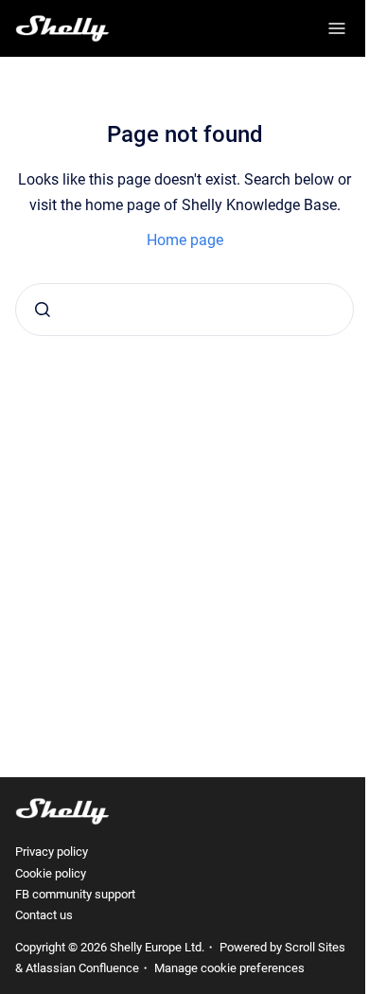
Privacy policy (51, 851)
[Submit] (42, 309)
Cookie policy (50, 873)
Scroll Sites (315, 947)
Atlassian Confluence (82, 968)
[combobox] (184, 309)
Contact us (44, 915)
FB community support (75, 894)
